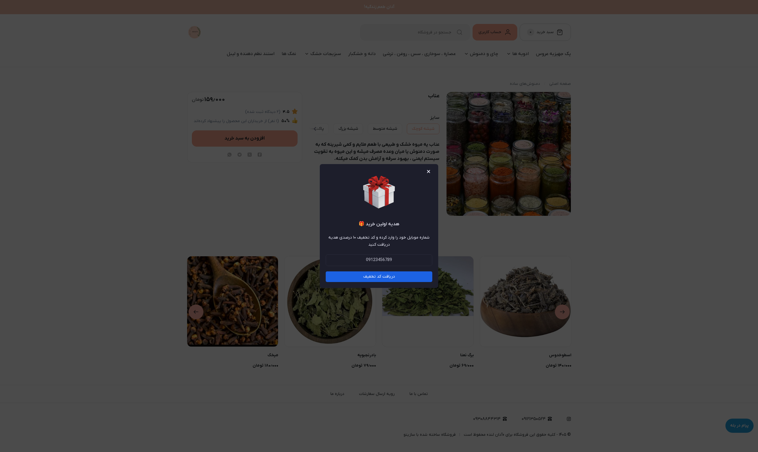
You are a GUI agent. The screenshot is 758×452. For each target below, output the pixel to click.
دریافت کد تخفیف (379, 276)
